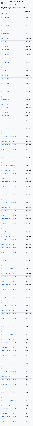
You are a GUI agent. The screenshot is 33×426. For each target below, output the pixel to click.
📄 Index (2, 120)
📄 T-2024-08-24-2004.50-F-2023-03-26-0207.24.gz (8, 263)
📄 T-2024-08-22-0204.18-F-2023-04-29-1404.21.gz (8, 173)
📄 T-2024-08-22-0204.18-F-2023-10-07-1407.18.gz (8, 183)
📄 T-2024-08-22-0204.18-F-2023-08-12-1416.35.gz (8, 178)
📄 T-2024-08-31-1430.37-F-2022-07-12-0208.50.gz (8, 350)
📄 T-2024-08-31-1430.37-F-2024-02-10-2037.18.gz (8, 389)
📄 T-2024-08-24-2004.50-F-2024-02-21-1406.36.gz (8, 292)
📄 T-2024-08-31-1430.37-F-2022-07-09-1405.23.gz (8, 347)
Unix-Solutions (14, 2)
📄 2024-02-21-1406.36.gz (5, 88)
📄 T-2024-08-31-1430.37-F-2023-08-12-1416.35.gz (8, 376)
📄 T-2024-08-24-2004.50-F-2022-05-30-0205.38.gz (8, 236)
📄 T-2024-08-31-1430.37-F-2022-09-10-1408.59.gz (8, 355)
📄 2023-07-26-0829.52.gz (5, 70)
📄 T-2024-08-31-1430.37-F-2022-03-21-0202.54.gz (8, 323)
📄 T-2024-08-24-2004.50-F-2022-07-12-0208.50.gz (8, 249)
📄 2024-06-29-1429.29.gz (5, 104)
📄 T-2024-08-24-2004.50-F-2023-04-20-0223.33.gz (8, 265)
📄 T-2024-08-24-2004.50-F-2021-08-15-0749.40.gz (8, 220)
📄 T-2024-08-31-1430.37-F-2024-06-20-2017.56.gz (8, 405)
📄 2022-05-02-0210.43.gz (5, 28)
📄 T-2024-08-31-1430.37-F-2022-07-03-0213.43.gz (8, 342)
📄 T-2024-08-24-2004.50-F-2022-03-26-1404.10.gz (8, 228)
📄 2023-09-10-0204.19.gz (5, 75)
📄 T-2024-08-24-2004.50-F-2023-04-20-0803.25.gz (8, 268)
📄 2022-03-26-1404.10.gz (5, 25)
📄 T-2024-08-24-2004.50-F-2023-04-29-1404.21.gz (8, 271)
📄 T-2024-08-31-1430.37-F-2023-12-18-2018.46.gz (8, 387)
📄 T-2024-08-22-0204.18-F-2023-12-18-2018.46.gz (8, 189)
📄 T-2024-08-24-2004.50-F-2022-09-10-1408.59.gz (8, 255)
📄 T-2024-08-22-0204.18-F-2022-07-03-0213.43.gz (8, 144)
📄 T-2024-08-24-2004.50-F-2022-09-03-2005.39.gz (8, 252)
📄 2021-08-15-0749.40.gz (5, 17)
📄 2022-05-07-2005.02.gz (5, 30)
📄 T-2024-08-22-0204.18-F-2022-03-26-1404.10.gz (8, 131)
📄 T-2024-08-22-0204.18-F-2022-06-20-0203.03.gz (8, 141)
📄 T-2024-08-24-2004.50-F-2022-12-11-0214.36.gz (8, 257)
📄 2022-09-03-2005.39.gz (5, 49)
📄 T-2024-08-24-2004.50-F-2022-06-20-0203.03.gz (8, 239)
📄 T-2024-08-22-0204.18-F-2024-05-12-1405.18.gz (8, 202)
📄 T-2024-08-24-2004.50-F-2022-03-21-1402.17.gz (8, 226)
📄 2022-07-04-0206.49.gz (5, 41)
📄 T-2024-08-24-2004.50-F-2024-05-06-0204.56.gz (8, 297)
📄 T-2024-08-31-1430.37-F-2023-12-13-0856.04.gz (8, 384)
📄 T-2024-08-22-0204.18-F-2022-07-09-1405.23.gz (8, 149)
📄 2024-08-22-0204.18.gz (5, 112)
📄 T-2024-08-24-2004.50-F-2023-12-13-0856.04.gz (8, 284)
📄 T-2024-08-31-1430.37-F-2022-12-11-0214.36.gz (8, 358)
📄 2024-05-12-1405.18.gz (5, 96)
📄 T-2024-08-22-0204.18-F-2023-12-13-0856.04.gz (8, 186)
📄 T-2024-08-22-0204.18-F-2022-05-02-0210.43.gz (8, 133)
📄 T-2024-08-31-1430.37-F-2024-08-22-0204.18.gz (8, 416)
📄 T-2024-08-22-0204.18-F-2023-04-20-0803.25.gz (8, 170)
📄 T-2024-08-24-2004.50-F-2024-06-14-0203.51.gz (8, 302)
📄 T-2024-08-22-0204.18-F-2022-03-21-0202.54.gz (8, 125)
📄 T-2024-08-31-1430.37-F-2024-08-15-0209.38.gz (8, 413)
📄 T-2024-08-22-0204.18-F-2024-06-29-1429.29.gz (8, 210)
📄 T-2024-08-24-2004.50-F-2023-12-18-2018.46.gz (8, 286)
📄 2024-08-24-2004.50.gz (5, 115)
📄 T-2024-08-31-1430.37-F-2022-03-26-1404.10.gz (8, 329)
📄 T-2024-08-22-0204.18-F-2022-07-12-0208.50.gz (8, 152)
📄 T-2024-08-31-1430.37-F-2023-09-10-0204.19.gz (8, 379)
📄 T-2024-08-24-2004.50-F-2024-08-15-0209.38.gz (8, 313)
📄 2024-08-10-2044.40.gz (5, 107)
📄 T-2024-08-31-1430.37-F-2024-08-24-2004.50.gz (8, 418)
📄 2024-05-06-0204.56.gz (5, 94)
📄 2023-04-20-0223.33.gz (5, 62)
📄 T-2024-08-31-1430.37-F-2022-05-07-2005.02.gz (8, 334)
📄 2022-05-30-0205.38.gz (5, 33)
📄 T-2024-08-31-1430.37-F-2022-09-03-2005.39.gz (8, 352)
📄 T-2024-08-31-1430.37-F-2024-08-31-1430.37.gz (8, 421)
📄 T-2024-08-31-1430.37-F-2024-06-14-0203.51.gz (8, 403)
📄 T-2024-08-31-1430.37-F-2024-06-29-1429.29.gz (8, 408)
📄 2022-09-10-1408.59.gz (5, 51)
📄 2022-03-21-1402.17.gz (5, 22)
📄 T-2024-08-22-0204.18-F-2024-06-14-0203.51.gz (8, 205)
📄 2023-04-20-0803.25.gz (5, 65)
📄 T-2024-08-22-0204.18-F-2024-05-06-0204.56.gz (8, 199)
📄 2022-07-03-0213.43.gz (5, 38)
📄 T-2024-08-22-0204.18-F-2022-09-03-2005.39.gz (8, 154)
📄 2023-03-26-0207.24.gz (5, 59)
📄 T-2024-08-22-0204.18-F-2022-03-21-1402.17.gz (8, 128)
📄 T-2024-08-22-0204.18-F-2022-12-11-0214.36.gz (8, 160)
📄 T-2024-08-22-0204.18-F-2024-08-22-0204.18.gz (8, 218)
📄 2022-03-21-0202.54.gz (5, 20)
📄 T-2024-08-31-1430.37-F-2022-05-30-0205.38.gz (8, 337)
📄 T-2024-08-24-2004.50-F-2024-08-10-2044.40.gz (8, 310)
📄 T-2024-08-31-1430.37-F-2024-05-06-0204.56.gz (8, 397)
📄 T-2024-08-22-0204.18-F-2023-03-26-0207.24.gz (8, 165)
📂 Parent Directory (4, 13)
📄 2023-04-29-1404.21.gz (5, 67)
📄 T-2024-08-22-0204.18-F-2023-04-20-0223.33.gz (8, 168)
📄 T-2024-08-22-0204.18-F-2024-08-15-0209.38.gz (8, 215)
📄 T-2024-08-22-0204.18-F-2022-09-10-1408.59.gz (8, 157)
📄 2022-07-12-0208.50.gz (5, 46)
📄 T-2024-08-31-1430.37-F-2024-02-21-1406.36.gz (8, 392)
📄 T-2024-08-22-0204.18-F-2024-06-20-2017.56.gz (8, 207)
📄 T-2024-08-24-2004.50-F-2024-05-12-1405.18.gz (8, 300)
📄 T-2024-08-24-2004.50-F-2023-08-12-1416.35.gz (8, 276)
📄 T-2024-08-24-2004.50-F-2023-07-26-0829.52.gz (8, 273)
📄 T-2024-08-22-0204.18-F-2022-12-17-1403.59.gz (8, 162)
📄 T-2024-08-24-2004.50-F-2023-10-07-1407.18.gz (8, 281)
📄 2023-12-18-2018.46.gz (5, 83)
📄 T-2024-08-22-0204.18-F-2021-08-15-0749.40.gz (8, 123)
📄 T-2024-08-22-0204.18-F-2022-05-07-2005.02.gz (8, 136)
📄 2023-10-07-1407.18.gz (5, 78)
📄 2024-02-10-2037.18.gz (5, 86)
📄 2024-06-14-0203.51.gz (5, 99)
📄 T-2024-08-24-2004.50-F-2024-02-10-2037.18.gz (8, 289)
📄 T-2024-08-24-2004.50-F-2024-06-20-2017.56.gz (8, 305)
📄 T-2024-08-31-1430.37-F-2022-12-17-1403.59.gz (8, 360)
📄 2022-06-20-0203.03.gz (5, 36)
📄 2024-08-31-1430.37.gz (5, 117)
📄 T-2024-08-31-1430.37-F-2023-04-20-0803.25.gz (8, 368)
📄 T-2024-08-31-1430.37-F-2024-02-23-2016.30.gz (8, 395)
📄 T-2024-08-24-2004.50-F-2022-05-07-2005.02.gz (8, 234)
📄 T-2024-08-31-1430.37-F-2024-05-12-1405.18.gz (8, 400)
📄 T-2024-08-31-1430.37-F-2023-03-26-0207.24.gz (8, 363)
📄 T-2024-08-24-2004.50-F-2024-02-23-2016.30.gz (8, 294)
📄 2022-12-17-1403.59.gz (5, 57)
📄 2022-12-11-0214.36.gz (5, 54)
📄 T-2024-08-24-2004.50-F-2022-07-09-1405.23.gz (8, 247)
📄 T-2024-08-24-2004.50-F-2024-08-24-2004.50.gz (8, 318)
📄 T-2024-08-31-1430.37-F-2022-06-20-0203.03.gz (8, 339)
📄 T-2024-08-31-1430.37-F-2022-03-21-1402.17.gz (8, 326)
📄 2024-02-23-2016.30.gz (5, 91)
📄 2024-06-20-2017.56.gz (5, 102)
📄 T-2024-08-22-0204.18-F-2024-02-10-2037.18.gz (8, 191)
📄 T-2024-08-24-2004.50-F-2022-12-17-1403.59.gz (8, 260)
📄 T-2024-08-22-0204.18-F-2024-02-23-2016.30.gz (8, 197)
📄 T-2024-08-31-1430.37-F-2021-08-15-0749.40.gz (8, 321)
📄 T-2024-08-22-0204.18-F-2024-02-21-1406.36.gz (8, 194)
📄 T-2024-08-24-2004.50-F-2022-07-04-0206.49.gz (8, 244)
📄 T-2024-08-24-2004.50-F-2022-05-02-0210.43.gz (8, 231)
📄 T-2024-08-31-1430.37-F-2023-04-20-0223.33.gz (8, 366)
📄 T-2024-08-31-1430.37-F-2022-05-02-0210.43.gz (8, 331)
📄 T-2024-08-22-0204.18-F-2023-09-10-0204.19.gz (8, 181)
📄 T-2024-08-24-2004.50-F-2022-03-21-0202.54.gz (8, 223)
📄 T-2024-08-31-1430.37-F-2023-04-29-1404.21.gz (8, 371)
